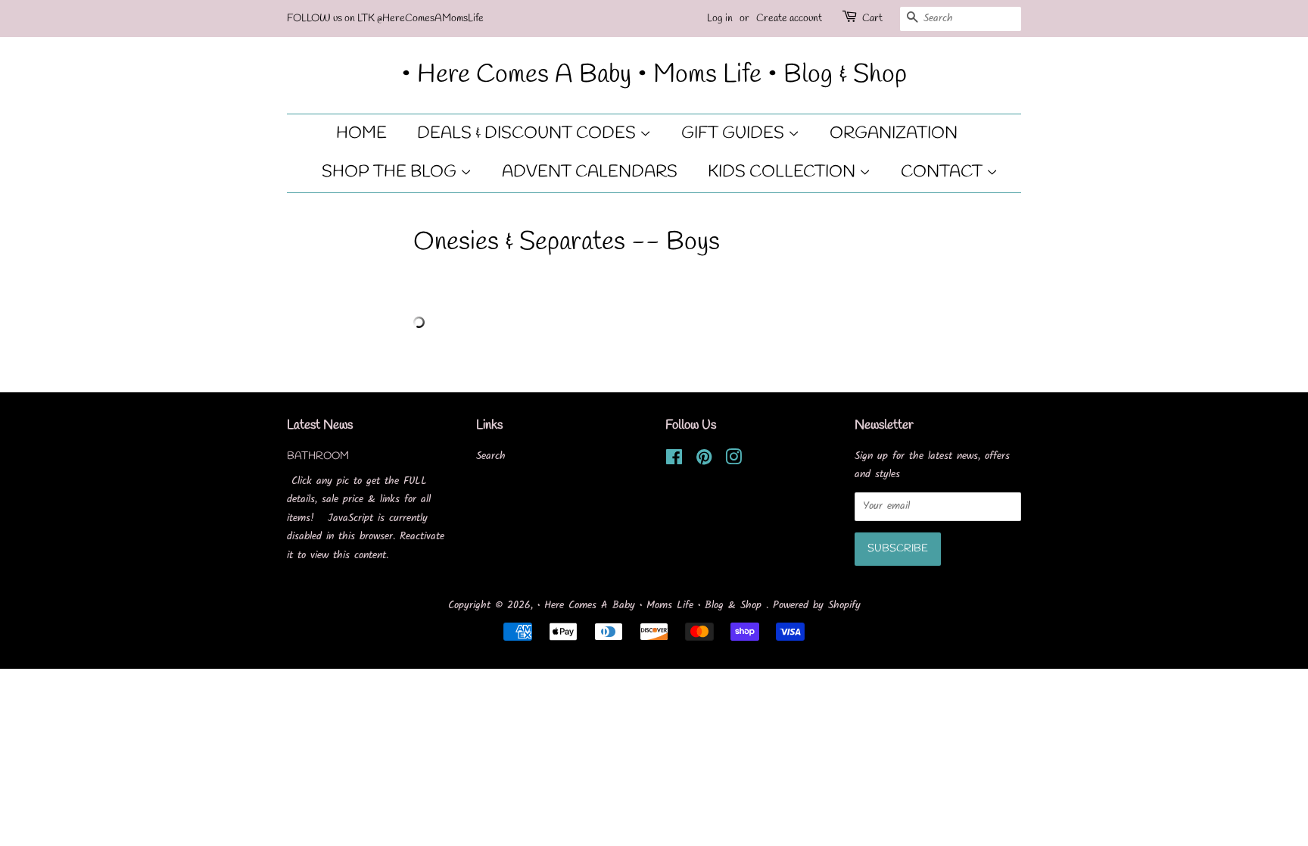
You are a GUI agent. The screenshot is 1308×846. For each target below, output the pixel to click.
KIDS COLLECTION (783, 172)
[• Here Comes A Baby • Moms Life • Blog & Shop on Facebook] (674, 461)
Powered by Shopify (817, 605)
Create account (789, 18)
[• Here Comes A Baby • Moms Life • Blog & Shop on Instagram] (733, 461)
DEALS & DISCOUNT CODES (528, 133)
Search (491, 456)
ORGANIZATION (894, 133)
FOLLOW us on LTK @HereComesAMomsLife (385, 18)
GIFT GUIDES (734, 133)
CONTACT (943, 172)
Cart (872, 18)
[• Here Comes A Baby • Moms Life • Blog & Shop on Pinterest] (704, 461)
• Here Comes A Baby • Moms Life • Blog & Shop (654, 75)
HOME (361, 133)
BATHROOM (318, 456)
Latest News (320, 425)
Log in (720, 18)
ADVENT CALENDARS (589, 172)
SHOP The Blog (391, 172)
